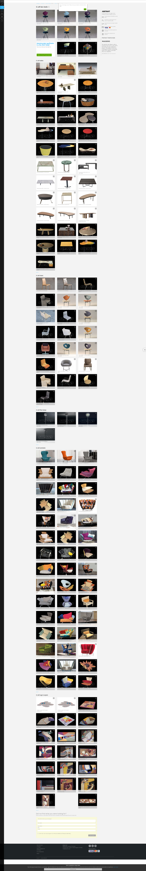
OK (85, 9)
